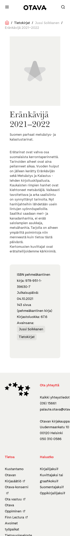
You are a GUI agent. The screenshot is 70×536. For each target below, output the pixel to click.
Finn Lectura (14, 517)
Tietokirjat (22, 23)
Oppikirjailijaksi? (52, 493)
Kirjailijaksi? (49, 469)
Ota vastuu (13, 499)
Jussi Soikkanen (31, 329)
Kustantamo (14, 469)
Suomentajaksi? (52, 487)
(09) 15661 (48, 403)
